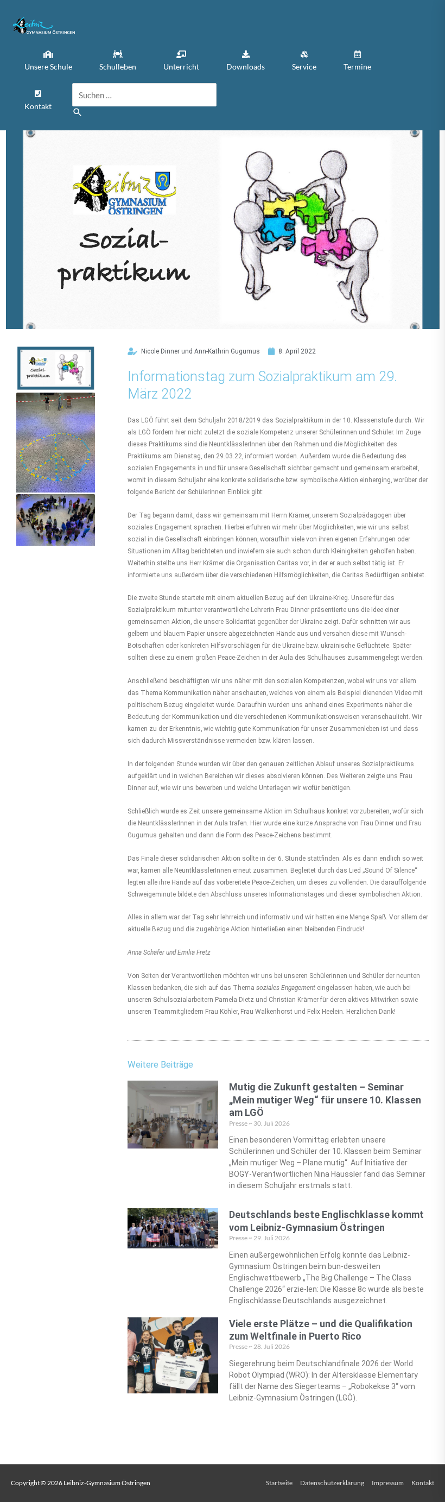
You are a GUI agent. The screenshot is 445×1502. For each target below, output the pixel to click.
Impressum (388, 1483)
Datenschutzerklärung (332, 1483)
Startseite (279, 1483)
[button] (48, 61)
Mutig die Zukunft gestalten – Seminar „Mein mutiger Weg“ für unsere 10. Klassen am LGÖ (325, 1099)
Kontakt (422, 1483)
